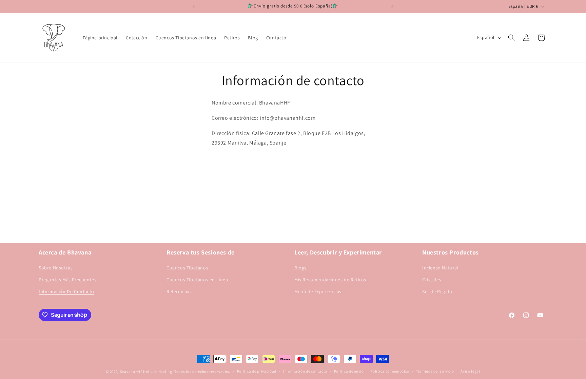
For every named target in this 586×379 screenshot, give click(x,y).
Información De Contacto (66, 291)
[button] (511, 37)
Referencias (179, 291)
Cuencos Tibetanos (187, 268)
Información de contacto (305, 371)
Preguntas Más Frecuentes (67, 280)
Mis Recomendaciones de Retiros (330, 280)
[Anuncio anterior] (193, 6)
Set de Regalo (437, 291)
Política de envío (349, 371)
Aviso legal (470, 371)
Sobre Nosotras (56, 268)
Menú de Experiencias (317, 291)
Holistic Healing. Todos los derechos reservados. (186, 371)
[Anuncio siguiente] (392, 6)
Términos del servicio (435, 371)
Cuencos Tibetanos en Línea (197, 280)
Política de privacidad (256, 371)
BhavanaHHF (131, 371)
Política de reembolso (389, 371)
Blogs (300, 268)
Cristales (431, 280)
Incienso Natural (440, 268)
